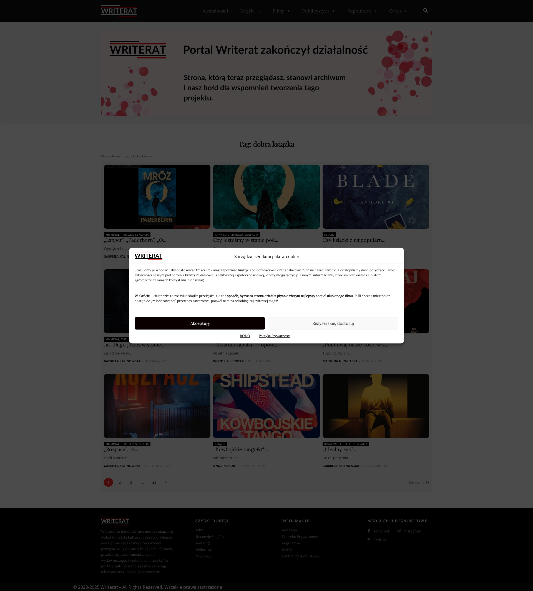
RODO (245, 336)
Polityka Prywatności (274, 336)
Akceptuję (200, 323)
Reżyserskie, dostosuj (333, 323)
